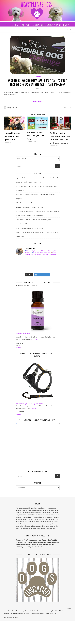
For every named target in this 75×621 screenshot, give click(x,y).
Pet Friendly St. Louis (33, 613)
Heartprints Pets (12, 108)
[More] (37, 339)
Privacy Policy (53, 613)
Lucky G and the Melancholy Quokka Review (29, 215)
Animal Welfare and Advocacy (18, 613)
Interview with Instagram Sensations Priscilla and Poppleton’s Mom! (12, 136)
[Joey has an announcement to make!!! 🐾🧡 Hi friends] (17, 258)
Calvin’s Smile (20, 236)
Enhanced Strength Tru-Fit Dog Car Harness (29, 404)
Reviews (39, 611)
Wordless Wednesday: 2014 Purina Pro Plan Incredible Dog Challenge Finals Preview (37, 82)
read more (37, 101)
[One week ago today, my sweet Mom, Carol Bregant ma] (50, 261)
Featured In (28, 611)
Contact (34, 611)
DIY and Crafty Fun (60, 611)
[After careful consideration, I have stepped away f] (28, 258)
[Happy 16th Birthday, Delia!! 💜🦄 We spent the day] (39, 258)
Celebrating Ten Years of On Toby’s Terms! (29, 228)
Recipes (45, 611)
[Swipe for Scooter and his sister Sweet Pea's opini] (50, 270)
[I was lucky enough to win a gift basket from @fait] (17, 264)
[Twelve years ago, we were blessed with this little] (28, 270)
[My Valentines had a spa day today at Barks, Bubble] (50, 267)
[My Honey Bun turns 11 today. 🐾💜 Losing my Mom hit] (39, 261)
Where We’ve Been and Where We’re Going (29, 207)
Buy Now (18, 347)
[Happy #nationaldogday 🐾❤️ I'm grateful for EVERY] (17, 261)
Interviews (6, 613)
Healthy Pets (51, 611)
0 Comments (67, 108)
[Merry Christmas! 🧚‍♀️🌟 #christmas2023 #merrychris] (39, 270)
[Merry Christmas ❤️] (50, 258)
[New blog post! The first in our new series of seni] (28, 264)
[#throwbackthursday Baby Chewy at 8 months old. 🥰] (39, 267)
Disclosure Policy (44, 613)
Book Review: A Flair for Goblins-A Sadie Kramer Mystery (33, 220)
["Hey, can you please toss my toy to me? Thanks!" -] (17, 267)
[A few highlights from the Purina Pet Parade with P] (17, 270)
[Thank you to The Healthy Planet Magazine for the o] (39, 264)
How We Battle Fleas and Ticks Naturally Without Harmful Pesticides (37, 211)
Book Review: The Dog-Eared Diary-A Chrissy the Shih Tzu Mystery (36, 135)
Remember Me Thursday (23, 224)
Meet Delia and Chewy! (18, 611)
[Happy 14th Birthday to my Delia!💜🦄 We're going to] (28, 267)
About (9, 611)
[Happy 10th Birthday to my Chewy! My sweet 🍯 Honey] (50, 264)
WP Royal (15, 617)
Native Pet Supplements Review (26, 203)
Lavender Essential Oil (23, 333)
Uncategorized (38, 76)
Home (5, 611)
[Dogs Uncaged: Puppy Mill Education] (38, 580)
